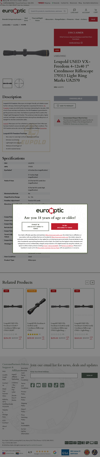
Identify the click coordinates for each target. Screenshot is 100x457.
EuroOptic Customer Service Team (48, 248)
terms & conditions (67, 246)
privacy (45, 246)
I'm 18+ (64, 227)
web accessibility (53, 246)
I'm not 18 (35, 227)
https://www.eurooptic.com (53, 235)
